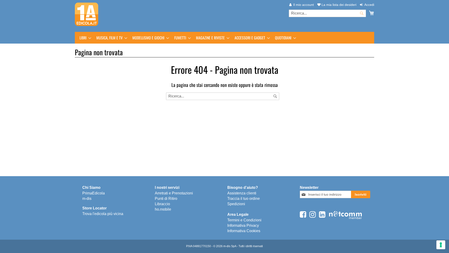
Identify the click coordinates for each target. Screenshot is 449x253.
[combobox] (327, 13)
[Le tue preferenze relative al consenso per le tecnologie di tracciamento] (440, 244)
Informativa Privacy (243, 225)
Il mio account (303, 5)
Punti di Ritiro (166, 199)
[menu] (224, 38)
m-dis (86, 199)
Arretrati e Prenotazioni (174, 193)
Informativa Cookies (243, 231)
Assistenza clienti (241, 193)
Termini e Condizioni (244, 220)
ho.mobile (163, 209)
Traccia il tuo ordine (243, 199)
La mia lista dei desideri (338, 5)
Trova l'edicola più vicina (102, 214)
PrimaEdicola (93, 193)
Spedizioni (236, 204)
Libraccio (162, 204)
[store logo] (86, 14)
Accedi (369, 5)
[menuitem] (84, 38)
